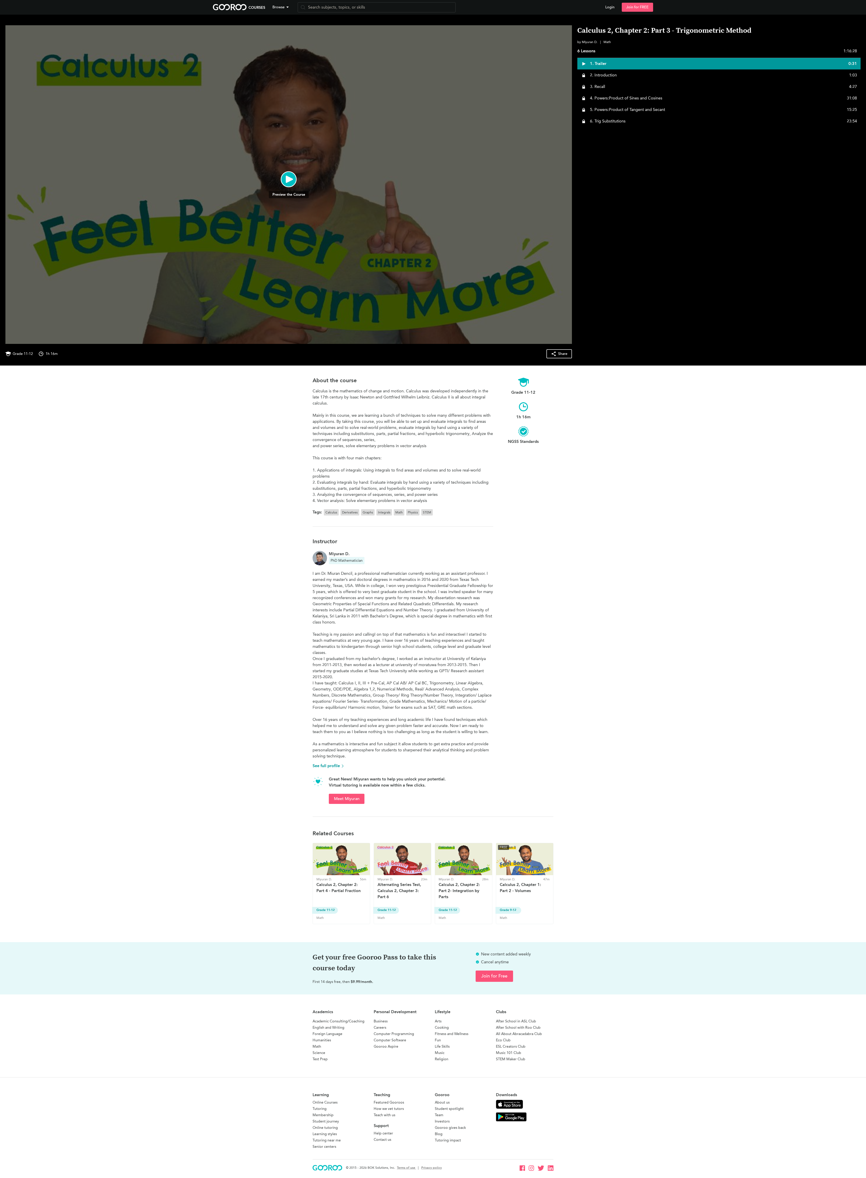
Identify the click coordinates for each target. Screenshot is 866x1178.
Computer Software (390, 1040)
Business (381, 1021)
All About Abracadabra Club (519, 1034)
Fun (438, 1040)
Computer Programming (394, 1034)
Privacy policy (431, 1168)
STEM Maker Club (510, 1059)
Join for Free (494, 976)
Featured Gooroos (389, 1102)
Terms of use (406, 1168)
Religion (441, 1059)
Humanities (322, 1040)
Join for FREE (637, 7)
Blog (438, 1134)
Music (440, 1053)
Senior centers (324, 1146)
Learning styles (325, 1134)
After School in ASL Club (516, 1021)
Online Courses (325, 1102)
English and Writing (328, 1027)
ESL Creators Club (510, 1046)
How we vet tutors (389, 1109)
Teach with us (384, 1115)
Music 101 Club (508, 1053)
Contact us (382, 1139)
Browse (278, 7)
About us (442, 1102)
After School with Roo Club (518, 1027)
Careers (380, 1027)
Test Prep (320, 1059)
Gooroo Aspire (386, 1046)
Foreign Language (327, 1034)
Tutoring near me (327, 1140)
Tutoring (320, 1109)
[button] (281, 7)
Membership (323, 1115)
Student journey (326, 1121)
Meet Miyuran (346, 798)
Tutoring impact (448, 1140)
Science (319, 1053)
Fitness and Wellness (451, 1034)
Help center (383, 1133)
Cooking (442, 1027)
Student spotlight (449, 1109)
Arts (438, 1021)
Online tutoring (325, 1127)
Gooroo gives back (450, 1127)
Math (317, 1046)
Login (610, 7)
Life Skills (442, 1046)
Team (439, 1115)
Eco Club (503, 1040)
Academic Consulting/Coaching (338, 1021)
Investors (442, 1121)
